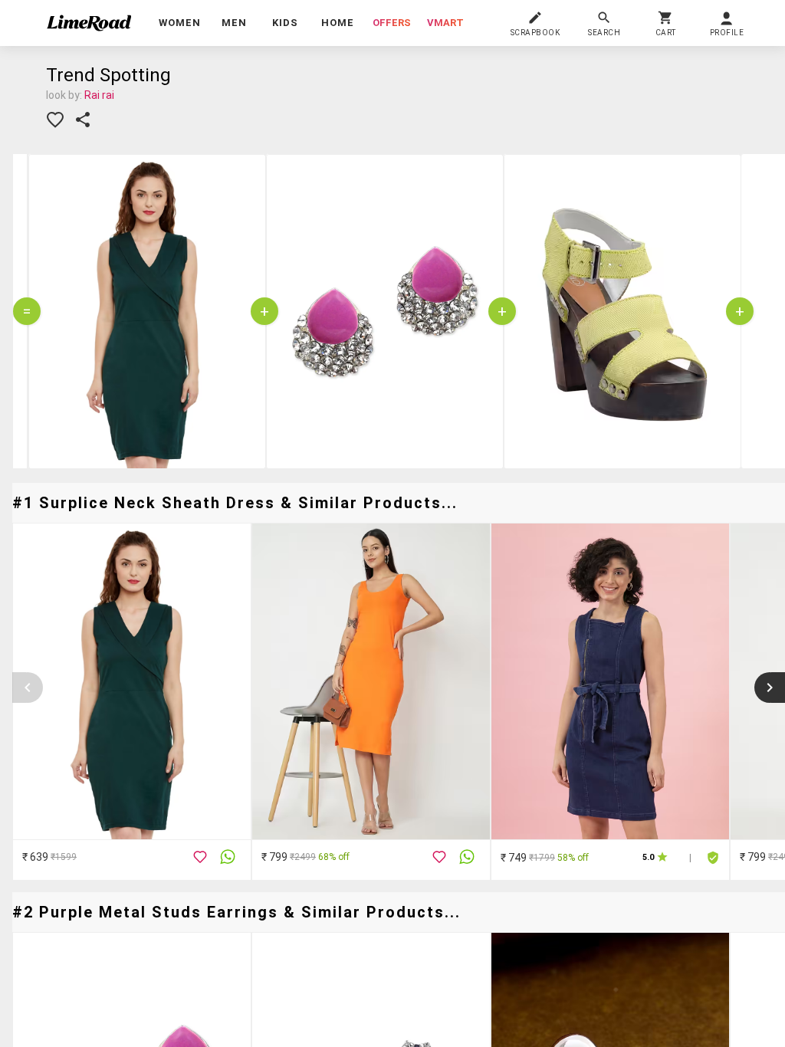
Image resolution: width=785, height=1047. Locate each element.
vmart (445, 22)
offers (392, 22)
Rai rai (99, 95)
